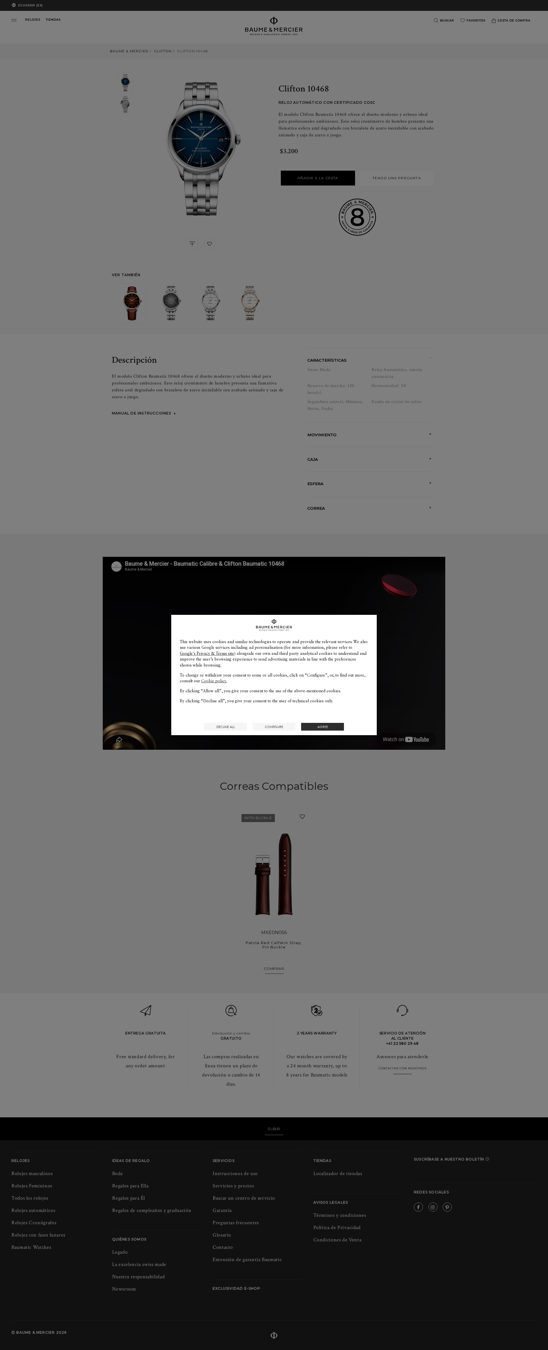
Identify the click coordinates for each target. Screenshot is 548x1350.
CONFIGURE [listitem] (274, 727)
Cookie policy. (214, 681)
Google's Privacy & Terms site (207, 653)
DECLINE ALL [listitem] (225, 727)
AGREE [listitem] (322, 727)
